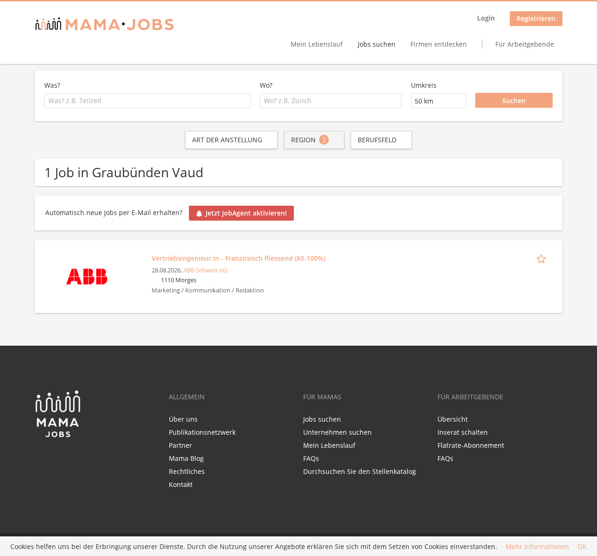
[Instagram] (72, 457)
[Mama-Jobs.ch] (104, 24)
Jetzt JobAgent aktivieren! (246, 212)
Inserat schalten (462, 432)
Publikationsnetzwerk (202, 432)
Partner (180, 445)
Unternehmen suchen (337, 432)
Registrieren (536, 18)
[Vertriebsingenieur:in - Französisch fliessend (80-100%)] (86, 275)
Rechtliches (187, 471)
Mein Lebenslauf (317, 44)
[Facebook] (41, 457)
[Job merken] (542, 257)
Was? (52, 85)
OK (582, 546)
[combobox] (147, 100)
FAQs (311, 458)
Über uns (183, 419)
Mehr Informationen (537, 546)
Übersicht (452, 419)
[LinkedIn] (58, 457)
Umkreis (424, 85)
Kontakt (181, 484)
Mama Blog (186, 458)
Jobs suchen (377, 44)
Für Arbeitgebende (524, 44)
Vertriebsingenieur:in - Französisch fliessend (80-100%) (238, 258)
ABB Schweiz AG (205, 270)
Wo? (266, 85)
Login (486, 18)
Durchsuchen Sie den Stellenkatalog (359, 471)
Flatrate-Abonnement (470, 445)
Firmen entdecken (438, 44)
